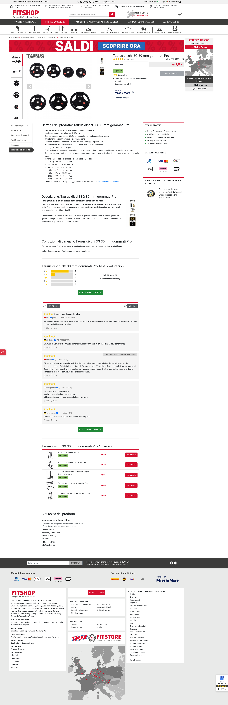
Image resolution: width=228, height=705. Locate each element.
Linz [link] (33, 631)
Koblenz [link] (14, 611)
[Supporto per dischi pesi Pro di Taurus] (50, 495)
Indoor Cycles (135, 617)
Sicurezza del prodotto (20, 150)
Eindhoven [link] (38, 637)
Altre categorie (171, 22)
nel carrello (171, 73)
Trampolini (134, 609)
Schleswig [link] (57, 614)
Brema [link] (24, 606)
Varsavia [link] (14, 667)
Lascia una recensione (90, 292)
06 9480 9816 (200, 89)
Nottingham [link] (24, 625)
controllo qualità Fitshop (108, 181)
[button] (17, 60)
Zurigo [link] (31, 643)
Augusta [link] (23, 603)
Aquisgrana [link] (15, 603)
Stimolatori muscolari (138, 652)
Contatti (46, 1)
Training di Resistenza (25, 22)
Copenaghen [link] (15, 661)
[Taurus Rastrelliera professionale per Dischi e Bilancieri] (50, 475)
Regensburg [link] (31, 614)
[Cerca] (112, 14)
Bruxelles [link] (21, 649)
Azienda (14, 1)
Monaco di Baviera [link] (51, 611)
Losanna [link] (25, 643)
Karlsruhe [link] (54, 609)
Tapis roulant (135, 600)
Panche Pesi (134, 614)
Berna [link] (19, 643)
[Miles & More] (167, 579)
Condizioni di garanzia (20, 135)
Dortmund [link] (31, 606)
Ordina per (53, 306)
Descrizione (16, 130)
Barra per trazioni (136, 649)
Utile (47, 328)
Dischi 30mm (52, 37)
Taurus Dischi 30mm (66, 37)
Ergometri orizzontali (137, 626)
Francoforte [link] (15, 609)
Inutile (54, 328)
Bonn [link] (49, 603)
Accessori (15, 145)
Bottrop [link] (54, 603)
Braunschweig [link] (16, 606)
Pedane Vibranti (136, 655)
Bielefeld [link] (36, 603)
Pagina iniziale (14, 37)
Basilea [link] (13, 643)
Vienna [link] (46, 631)
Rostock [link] (40, 614)
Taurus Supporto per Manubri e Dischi (74, 483)
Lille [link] (12, 655)
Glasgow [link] (54, 622)
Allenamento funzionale (138, 641)
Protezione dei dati (104, 604)
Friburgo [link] (24, 609)
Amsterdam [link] (15, 637)
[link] (149, 161)
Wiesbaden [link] (23, 616)
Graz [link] (13, 631)
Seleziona (119, 64)
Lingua (163, 1)
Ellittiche (133, 594)
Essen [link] (60, 606)
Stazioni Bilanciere (137, 638)
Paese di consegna (150, 1)
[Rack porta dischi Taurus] (50, 454)
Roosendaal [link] (46, 637)
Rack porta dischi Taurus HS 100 (72, 462)
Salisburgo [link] (40, 631)
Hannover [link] (38, 609)
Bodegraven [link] (24, 637)
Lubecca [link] (32, 611)
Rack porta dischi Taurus (68, 452)
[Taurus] (35, 56)
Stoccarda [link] (15, 616)
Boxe (132, 623)
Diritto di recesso (103, 610)
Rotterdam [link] (56, 637)
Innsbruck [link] (19, 631)
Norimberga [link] (22, 614)
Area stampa (102, 624)
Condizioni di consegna (79, 610)
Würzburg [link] (31, 616)
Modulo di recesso (77, 613)
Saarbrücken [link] (48, 614)
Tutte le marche (135, 660)
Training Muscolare (55, 22)
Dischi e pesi (40, 37)
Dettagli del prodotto (19, 125)
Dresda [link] (38, 606)
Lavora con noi (37, 1)
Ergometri (133, 597)
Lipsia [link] (26, 611)
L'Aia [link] (31, 637)
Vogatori (133, 603)
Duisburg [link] (54, 606)
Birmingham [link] (28, 622)
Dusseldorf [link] (46, 606)
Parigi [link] (17, 655)
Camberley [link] (37, 622)
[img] (133, 92)
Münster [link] (14, 614)
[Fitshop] (25, 14)
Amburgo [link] (31, 609)
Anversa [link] (14, 649)
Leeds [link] (21, 622)
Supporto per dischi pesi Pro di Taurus (74, 493)
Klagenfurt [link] (27, 631)
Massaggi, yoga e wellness (141, 22)
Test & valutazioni (18, 140)
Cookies (74, 607)
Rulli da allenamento (137, 632)
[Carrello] (180, 14)
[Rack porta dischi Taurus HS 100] (50, 464)
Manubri (133, 620)
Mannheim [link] (40, 611)
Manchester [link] (15, 625)
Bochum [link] (43, 603)
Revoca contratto (96, 592)
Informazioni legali (24, 1)
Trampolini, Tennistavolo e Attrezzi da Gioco (96, 22)
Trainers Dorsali (136, 646)
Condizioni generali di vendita (82, 604)
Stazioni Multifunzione (138, 606)
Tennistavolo (135, 612)
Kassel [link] (61, 609)
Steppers (133, 635)
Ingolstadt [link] (47, 609)
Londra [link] (60, 622)
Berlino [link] (29, 603)
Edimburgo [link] (46, 622)
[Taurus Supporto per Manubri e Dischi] (50, 485)
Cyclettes (133, 629)
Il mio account (174, 1)
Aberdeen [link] (14, 622)
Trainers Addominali (137, 644)
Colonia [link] (20, 611)
